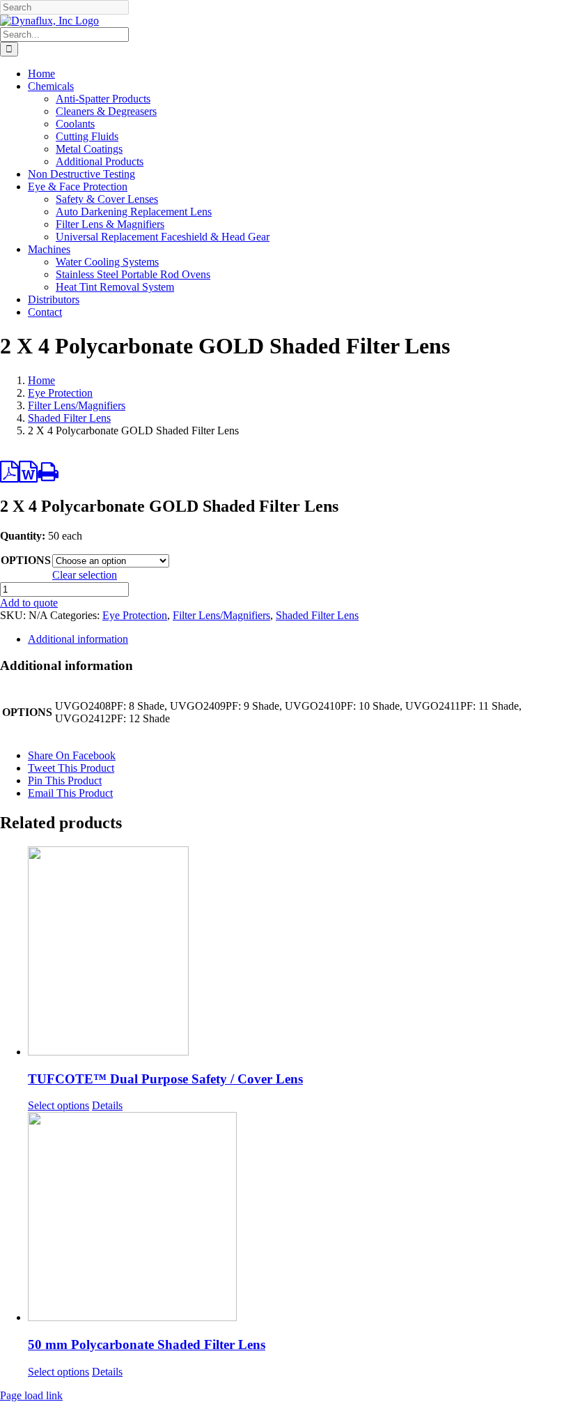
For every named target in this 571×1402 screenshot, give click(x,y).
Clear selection (84, 575)
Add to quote (29, 603)
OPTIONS (26, 560)
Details (107, 1105)
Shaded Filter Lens (317, 615)
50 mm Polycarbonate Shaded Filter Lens (146, 1344)
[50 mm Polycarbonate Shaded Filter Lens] (299, 1218)
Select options (58, 1105)
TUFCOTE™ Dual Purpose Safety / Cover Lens (165, 1079)
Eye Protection (134, 615)
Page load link (31, 1395)
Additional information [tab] (78, 639)
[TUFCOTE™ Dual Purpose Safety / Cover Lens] (299, 952)
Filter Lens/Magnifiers (221, 615)
